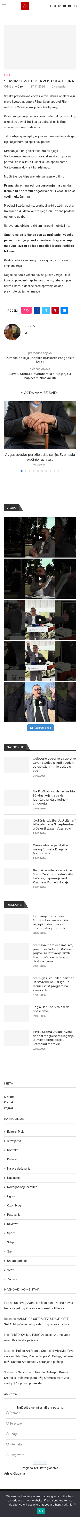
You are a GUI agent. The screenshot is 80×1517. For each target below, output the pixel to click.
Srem (10, 1251)
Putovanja (14, 1215)
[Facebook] (50, 6)
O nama (9, 1097)
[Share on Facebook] (37, 310)
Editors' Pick (15, 1131)
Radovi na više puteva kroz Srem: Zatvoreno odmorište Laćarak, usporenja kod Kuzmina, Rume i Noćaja (53, 876)
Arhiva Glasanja (14, 1473)
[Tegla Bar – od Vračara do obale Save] (16, 1013)
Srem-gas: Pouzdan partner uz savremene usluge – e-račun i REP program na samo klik (53, 984)
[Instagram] (59, 6)
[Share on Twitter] (46, 310)
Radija (14, 1434)
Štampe (15, 1413)
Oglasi (11, 1196)
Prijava (8, 1108)
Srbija (11, 1242)
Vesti (10, 1270)
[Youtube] (64, 6)
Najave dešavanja (19, 1168)
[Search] (76, 6)
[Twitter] (55, 6)
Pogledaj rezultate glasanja (40, 1468)
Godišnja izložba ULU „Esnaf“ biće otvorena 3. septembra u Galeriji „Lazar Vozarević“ (54, 824)
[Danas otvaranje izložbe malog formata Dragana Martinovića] (16, 851)
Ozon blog (14, 1205)
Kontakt (9, 1102)
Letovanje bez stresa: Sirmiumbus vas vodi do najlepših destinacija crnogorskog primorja (50, 922)
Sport (11, 1233)
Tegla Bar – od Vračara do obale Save (51, 1009)
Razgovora (17, 1455)
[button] (7, 436)
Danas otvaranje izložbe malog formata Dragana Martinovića (50, 849)
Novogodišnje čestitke (22, 1187)
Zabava (12, 1279)
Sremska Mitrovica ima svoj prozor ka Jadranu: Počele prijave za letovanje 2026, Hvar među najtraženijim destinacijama (53, 953)
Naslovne (13, 1178)
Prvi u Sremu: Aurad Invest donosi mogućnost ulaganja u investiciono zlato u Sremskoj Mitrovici (53, 1038)
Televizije (16, 1423)
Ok (41, 1510)
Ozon (20, 86)
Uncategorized (17, 1261)
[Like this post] (27, 310)
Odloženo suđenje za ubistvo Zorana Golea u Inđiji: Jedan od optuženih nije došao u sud (54, 765)
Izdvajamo (14, 1141)
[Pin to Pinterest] (55, 310)
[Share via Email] (64, 310)
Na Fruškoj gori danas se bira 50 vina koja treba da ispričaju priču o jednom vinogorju (54, 797)
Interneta (16, 1444)
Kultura (12, 1159)
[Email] (69, 6)
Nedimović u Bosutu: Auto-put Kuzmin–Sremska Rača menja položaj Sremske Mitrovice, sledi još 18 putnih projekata (37, 1377)
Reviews (12, 1224)
